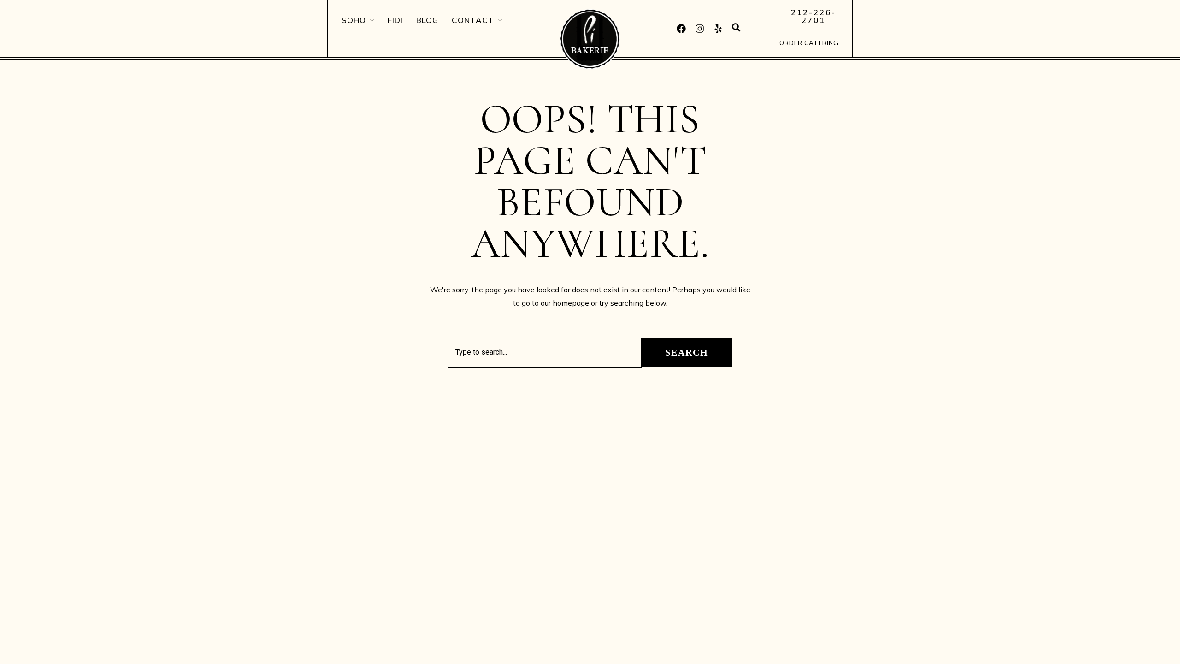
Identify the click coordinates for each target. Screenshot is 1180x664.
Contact (473, 20)
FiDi (395, 20)
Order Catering (808, 43)
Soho (354, 20)
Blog (427, 20)
